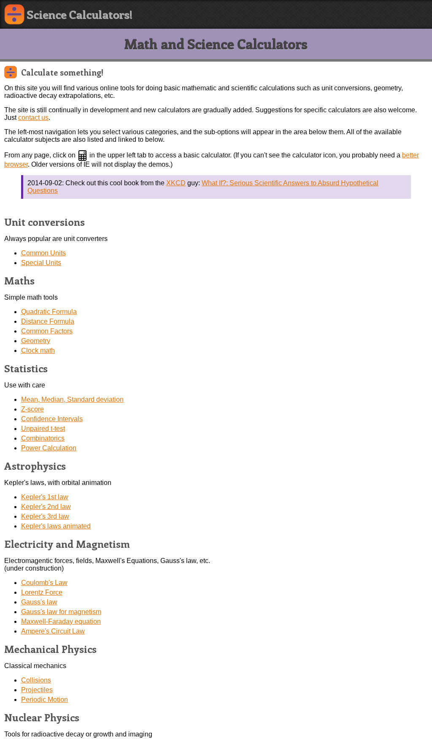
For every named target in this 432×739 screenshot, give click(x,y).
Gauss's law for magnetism (61, 611)
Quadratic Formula (49, 311)
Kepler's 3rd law (45, 516)
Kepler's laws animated (56, 526)
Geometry (35, 340)
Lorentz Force (41, 592)
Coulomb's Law (44, 582)
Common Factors (47, 331)
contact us (33, 117)
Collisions (36, 680)
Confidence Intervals (52, 418)
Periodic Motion (44, 699)
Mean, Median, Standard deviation (72, 399)
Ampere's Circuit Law (53, 631)
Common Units (43, 253)
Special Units (41, 262)
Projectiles (37, 689)
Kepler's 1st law (44, 497)
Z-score (32, 409)
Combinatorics (43, 438)
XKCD (176, 183)
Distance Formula (47, 321)
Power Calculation (48, 448)
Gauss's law (39, 602)
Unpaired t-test (43, 428)
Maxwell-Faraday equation (61, 621)
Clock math (38, 350)
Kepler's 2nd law (46, 506)
